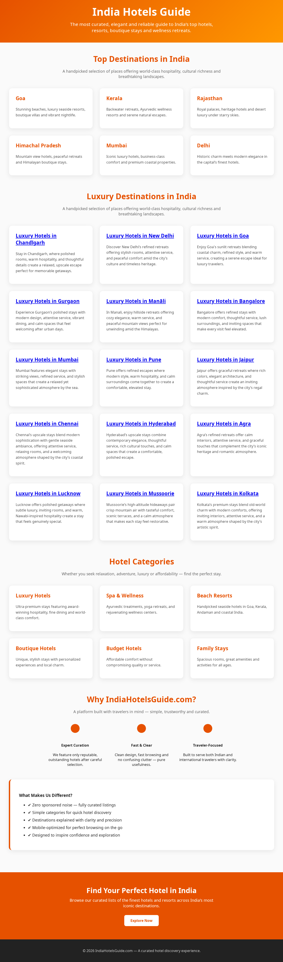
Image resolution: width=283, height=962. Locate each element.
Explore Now (141, 920)
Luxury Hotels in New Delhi (140, 235)
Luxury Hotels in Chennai (47, 423)
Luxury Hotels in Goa (223, 235)
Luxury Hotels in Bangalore (231, 301)
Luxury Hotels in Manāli (136, 301)
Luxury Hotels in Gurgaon (48, 301)
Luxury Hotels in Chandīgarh (36, 239)
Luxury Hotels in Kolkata (228, 493)
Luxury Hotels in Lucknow (48, 493)
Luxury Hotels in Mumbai (47, 359)
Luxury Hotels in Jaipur (225, 359)
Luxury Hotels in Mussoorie (140, 493)
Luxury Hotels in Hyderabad (141, 423)
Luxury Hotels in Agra (224, 423)
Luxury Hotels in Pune (133, 359)
